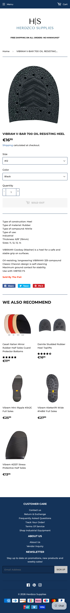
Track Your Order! (35, 522)
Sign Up (61, 569)
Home (6, 51)
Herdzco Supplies (36, 594)
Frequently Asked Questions (35, 518)
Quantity (8, 185)
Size (5, 154)
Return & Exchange (35, 514)
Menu (10, 4)
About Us (35, 542)
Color (6, 169)
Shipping (8, 145)
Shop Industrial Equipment (35, 530)
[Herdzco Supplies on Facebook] (28, 585)
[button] (10, 357)
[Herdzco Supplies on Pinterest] (34, 585)
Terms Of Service (35, 526)
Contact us (35, 510)
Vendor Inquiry (35, 546)
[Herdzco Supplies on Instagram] (40, 585)
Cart (64, 4)
